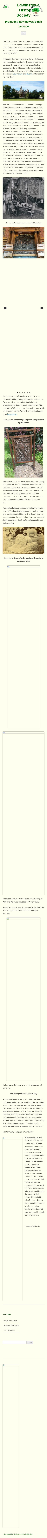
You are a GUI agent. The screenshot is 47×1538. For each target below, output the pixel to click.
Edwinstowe (12, 414)
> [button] (41, 308)
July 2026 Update (9, 1328)
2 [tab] (19, 392)
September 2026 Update (11, 1323)
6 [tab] (29, 392)
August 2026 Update (10, 1318)
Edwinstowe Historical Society (28, 10)
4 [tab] (24, 392)
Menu (23, 33)
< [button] (5, 308)
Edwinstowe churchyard (22, 74)
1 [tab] (17, 392)
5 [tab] (27, 392)
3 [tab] (22, 392)
